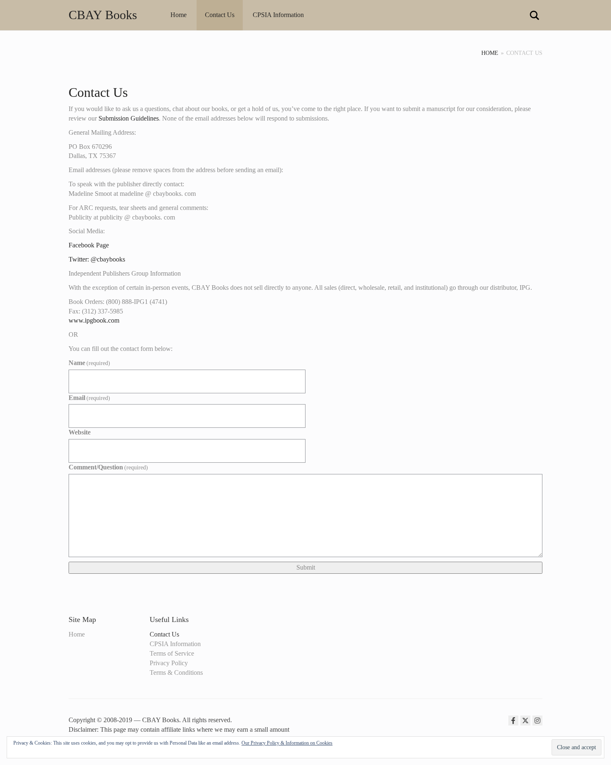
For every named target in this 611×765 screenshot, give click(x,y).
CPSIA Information (278, 14)
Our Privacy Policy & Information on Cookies (287, 743)
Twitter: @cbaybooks (97, 259)
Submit (305, 567)
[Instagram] (537, 721)
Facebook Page (89, 245)
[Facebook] (513, 721)
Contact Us (219, 14)
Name (89, 362)
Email (89, 397)
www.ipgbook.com (94, 320)
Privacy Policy (169, 662)
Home (178, 14)
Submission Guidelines (129, 118)
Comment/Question (108, 467)
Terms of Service (172, 653)
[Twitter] (525, 721)
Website (80, 432)
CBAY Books (103, 15)
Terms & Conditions (176, 672)
